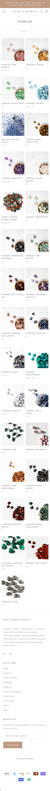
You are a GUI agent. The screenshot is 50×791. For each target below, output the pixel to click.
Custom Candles (10, 677)
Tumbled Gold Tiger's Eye (33, 141)
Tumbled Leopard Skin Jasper (11, 334)
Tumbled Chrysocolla (33, 373)
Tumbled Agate (10, 372)
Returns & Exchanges (12, 691)
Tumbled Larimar (35, 103)
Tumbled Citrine (35, 65)
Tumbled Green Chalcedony (34, 525)
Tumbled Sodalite (35, 333)
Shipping (7, 686)
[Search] (42, 11)
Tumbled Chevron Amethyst (35, 295)
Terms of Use (8, 700)
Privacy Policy (9, 696)
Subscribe (12, 745)
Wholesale (7, 682)
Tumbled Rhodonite (36, 449)
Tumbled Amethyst (12, 178)
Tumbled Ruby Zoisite (33, 257)
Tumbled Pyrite (10, 602)
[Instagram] (11, 653)
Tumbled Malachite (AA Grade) (12, 564)
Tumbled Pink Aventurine (9, 487)
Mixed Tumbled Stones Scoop (10, 218)
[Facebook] (4, 653)
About (5, 668)
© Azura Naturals (25, 759)
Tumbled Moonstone (37, 217)
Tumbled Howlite (11, 411)
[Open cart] (46, 11)
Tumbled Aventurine (13, 103)
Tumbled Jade (9, 449)
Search (6, 705)
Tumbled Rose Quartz (9, 66)
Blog (5, 710)
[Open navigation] (3, 11)
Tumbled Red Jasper (36, 563)
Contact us (7, 673)
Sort (24, 31)
